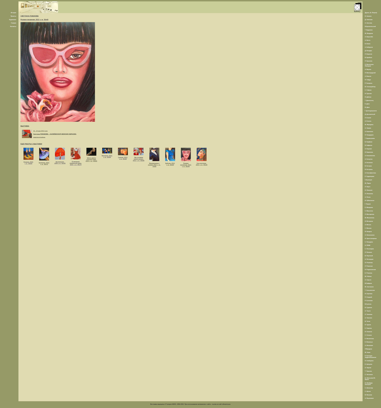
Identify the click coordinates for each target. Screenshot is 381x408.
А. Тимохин (368, 318)
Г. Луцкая (368, 204)
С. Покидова (369, 242)
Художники (12, 19)
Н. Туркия (368, 324)
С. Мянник (368, 228)
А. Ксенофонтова (370, 173)
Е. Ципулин (368, 364)
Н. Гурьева (368, 93)
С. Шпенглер (369, 388)
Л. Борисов (368, 54)
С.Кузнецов (368, 180)
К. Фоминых (369, 342)
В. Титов (367, 321)
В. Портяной (369, 255)
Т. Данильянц (369, 100)
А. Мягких (368, 224)
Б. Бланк (367, 43)
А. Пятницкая (369, 259)
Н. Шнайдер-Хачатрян (369, 383)
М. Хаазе (367, 352)
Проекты (13, 16)
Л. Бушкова (368, 61)
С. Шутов (368, 391)
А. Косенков (369, 162)
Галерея (13, 23)
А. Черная (368, 367)
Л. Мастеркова (369, 214)
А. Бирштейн (369, 37)
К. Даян (367, 104)
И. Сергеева (368, 293)
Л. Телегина (368, 314)
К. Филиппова (369, 338)
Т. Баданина (368, 30)
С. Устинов (368, 335)
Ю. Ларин (368, 183)
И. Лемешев (368, 190)
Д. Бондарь (368, 50)
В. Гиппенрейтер (370, 86)
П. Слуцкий (368, 297)
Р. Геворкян (368, 83)
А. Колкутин (368, 159)
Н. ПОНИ (367, 245)
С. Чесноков (369, 374)
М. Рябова (368, 276)
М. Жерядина (369, 124)
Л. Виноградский (370, 73)
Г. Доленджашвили (371, 111)
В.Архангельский (370, 26)
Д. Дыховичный (370, 114)
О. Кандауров (369, 135)
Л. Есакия (368, 117)
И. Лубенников (369, 200)
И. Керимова (369, 152)
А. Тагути (368, 311)
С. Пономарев (369, 249)
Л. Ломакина (369, 193)
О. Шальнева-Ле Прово (370, 378)
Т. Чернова (368, 371)
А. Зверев (368, 128)
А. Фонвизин (369, 345)
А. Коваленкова (370, 155)
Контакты (13, 26)
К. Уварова (368, 328)
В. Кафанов (368, 145)
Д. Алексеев (368, 19)
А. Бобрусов (369, 47)
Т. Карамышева (370, 138)
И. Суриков (368, 307)
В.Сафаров (368, 283)
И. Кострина (368, 169)
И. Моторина (369, 221)
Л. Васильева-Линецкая (369, 65)
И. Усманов (368, 331)
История (13, 12)
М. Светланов (369, 287)
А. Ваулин (368, 69)
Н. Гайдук (368, 79)
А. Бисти (367, 40)
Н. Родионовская (370, 269)
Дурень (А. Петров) (371, 12)
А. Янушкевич (369, 398)
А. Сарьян (368, 280)
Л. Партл (367, 186)
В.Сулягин (368, 304)
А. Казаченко (369, 131)
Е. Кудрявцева (369, 176)
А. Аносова (368, 23)
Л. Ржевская (369, 266)
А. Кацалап (368, 149)
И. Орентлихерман (371, 238)
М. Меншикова (369, 217)
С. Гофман (368, 90)
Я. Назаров (368, 231)
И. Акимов (368, 16)
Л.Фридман (368, 349)
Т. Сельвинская (370, 290)
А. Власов (368, 76)
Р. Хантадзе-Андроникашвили (370, 356)
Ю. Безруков (369, 33)
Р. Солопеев (369, 300)
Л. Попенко (368, 252)
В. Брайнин (368, 57)
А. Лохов (367, 197)
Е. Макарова (369, 207)
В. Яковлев (368, 395)
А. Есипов (368, 121)
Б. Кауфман (368, 142)
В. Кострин (368, 166)
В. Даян (367, 107)
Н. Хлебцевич (369, 360)
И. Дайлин (368, 97)
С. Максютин (369, 211)
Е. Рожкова (368, 273)
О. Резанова (369, 262)
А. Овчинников (369, 235)
